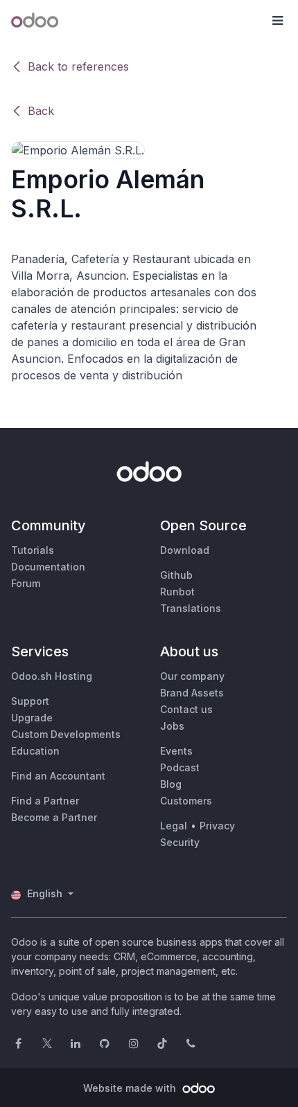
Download (184, 550)
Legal (173, 825)
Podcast (180, 767)
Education (35, 751)
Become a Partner (54, 817)
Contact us (186, 709)
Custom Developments (66, 734)
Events (176, 751)
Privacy (217, 825)
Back (41, 111)
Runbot (177, 591)
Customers (186, 801)
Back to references (78, 66)
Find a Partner (45, 801)
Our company (192, 676)
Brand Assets (192, 693)
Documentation (48, 567)
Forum (25, 583)
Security (180, 842)
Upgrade (32, 717)
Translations (190, 608)
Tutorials (32, 550)
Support (30, 701)
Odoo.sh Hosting (51, 676)
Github (176, 575)
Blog (171, 784)
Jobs (172, 726)
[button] (277, 21)
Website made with (131, 1088)
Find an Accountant (58, 776)
